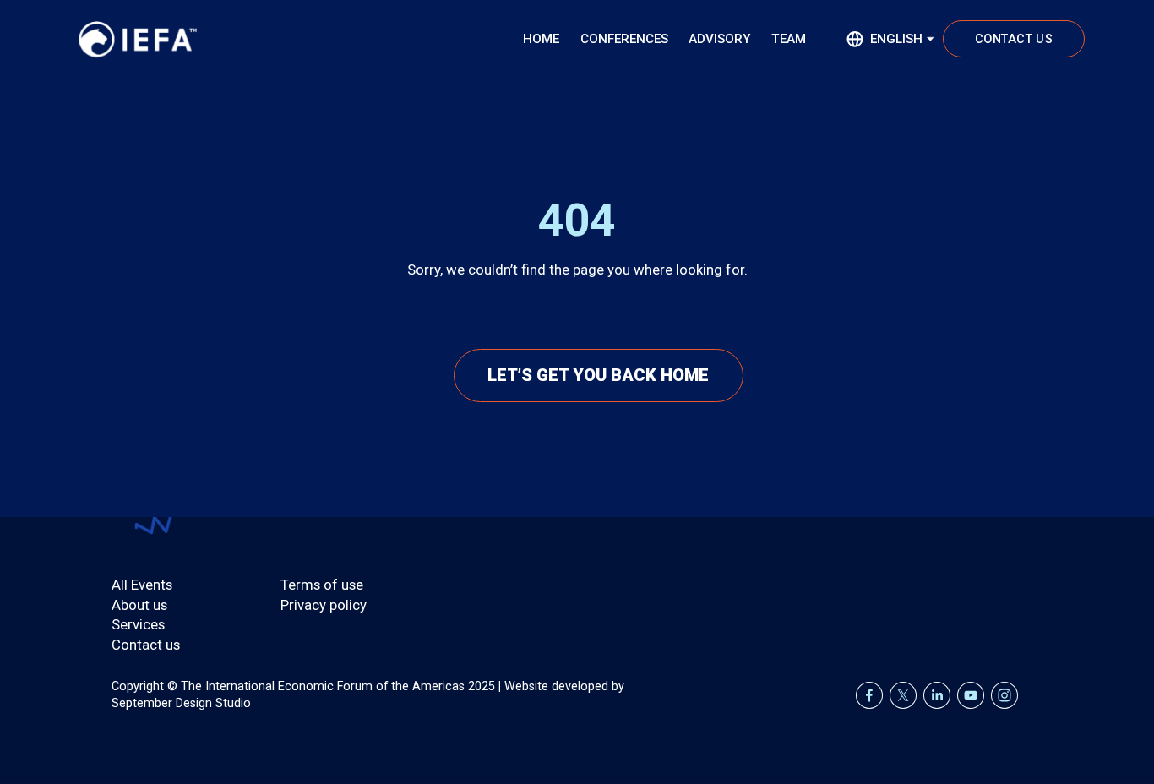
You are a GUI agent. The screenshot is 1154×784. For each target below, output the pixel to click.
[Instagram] (1004, 695)
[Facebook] (869, 695)
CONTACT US (1014, 39)
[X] (903, 695)
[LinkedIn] (936, 695)
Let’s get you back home (598, 375)
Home (541, 38)
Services (138, 624)
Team (788, 38)
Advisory (719, 38)
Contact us (146, 644)
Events (151, 584)
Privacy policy (323, 604)
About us (139, 604)
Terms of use (321, 584)
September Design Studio (181, 703)
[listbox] (890, 39)
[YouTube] (970, 695)
